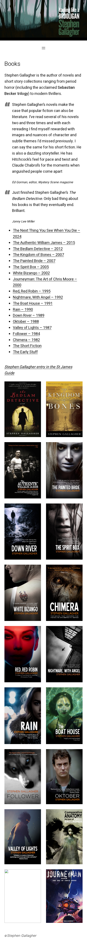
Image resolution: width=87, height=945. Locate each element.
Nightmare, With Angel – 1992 (38, 297)
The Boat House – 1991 (33, 303)
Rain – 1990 (23, 309)
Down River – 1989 (28, 315)
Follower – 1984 (26, 334)
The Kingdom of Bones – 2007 (38, 255)
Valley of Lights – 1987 (32, 328)
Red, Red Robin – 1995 (31, 291)
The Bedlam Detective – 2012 (38, 249)
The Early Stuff (25, 352)
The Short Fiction (27, 346)
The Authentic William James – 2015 (44, 243)
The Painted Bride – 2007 (34, 261)
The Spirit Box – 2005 (31, 267)
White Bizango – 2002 (31, 273)
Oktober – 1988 (26, 321)
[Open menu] (43, 48)
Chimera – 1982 (26, 340)
